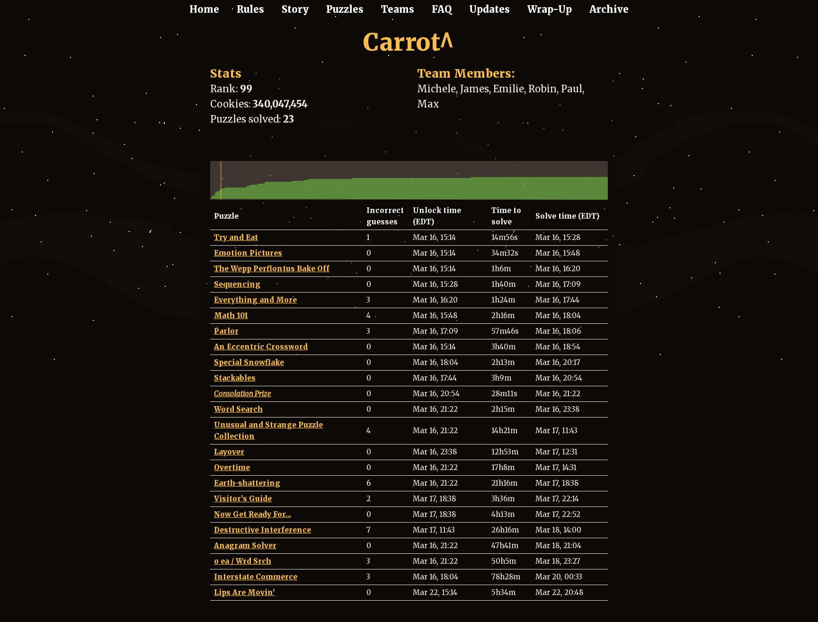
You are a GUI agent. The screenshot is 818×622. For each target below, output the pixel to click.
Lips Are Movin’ (244, 592)
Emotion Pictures (248, 253)
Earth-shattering (247, 483)
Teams (397, 9)
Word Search (238, 409)
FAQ (442, 9)
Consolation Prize (242, 393)
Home (204, 9)
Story (295, 9)
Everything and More (255, 299)
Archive (609, 9)
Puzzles (345, 9)
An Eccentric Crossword (261, 346)
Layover (229, 451)
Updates (489, 9)
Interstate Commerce (255, 576)
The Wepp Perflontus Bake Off (271, 268)
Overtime (232, 467)
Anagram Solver (245, 545)
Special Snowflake (249, 362)
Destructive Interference (262, 529)
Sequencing (237, 284)
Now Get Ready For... (252, 514)
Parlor (226, 331)
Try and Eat (236, 237)
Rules (250, 9)
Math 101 (231, 315)
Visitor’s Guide (243, 498)
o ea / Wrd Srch (242, 561)
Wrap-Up (549, 9)
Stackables (235, 377)
